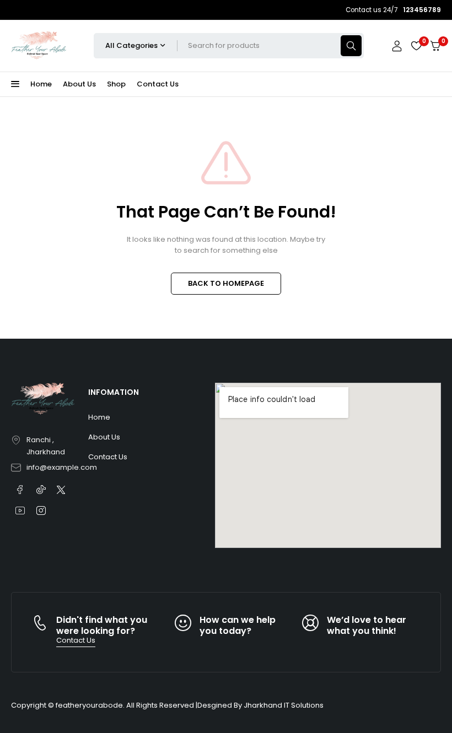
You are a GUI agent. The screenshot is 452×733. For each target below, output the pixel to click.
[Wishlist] (416, 45)
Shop (116, 84)
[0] (435, 46)
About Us (79, 84)
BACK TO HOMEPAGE (226, 283)
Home (41, 84)
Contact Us (158, 84)
